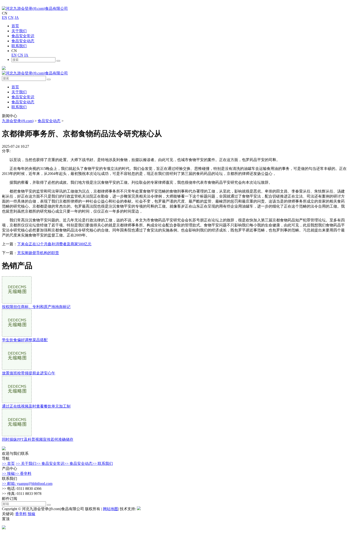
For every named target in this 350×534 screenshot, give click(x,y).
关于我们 (19, 31)
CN (11, 18)
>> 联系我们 (102, 463)
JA (17, 18)
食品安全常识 (22, 36)
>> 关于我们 (26, 463)
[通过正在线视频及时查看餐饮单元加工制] (17, 402)
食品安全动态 (22, 41)
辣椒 (31, 514)
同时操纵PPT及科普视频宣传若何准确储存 (37, 439)
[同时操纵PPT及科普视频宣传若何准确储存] (17, 435)
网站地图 (110, 509)
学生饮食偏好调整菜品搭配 (25, 340)
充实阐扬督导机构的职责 (38, 253)
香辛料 (21, 514)
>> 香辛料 (23, 473)
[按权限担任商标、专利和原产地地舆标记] (17, 302)
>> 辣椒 (8, 473)
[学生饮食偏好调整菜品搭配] (17, 335)
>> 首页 (8, 463)
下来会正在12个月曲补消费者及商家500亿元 (54, 244)
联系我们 (19, 46)
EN (4, 18)
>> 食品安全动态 (78, 463)
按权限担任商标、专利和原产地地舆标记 (36, 307)
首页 (15, 26)
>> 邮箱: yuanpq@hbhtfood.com (27, 484)
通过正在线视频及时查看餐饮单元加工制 (36, 406)
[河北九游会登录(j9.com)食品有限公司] (35, 8)
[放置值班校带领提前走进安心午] (17, 368)
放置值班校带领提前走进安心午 (28, 373)
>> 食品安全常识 (50, 463)
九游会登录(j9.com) (18, 121)
